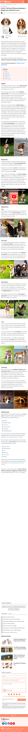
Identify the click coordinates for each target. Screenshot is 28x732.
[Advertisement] (14, 538)
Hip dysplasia (6, 455)
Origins (6, 71)
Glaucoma (5, 425)
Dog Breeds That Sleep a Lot (20, 664)
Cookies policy (19, 730)
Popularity (7, 73)
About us (17, 728)
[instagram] (8, 723)
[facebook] (3, 723)
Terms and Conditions (5, 730)
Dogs (6, 38)
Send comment (21, 700)
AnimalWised (3, 4)
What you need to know (20, 607)
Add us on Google (22, 36)
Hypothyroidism (6, 427)
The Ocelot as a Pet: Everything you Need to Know (14, 628)
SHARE (23, 2)
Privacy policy (13, 730)
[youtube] (11, 723)
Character (7, 77)
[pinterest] (14, 723)
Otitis (4, 451)
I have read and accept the (8, 700)
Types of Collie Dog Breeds (9, 624)
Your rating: (5, 696)
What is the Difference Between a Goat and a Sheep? (19, 656)
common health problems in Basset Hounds (12, 464)
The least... (10, 607)
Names (17, 609)
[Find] (26, 2)
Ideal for (4, 607)
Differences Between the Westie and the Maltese (20, 640)
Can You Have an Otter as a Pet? (10, 632)
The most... (11, 609)
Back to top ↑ (14, 715)
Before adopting (9, 4)
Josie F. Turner (6, 13)
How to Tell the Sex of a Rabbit (9, 626)
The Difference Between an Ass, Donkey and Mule (13, 621)
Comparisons (14, 4)
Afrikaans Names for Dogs (8, 617)
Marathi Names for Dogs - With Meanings (12, 630)
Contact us (22, 728)
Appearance (7, 75)
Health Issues (8, 79)
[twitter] (6, 723)
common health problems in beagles (14, 437)
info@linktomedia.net (19, 708)
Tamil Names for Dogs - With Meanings (11, 619)
